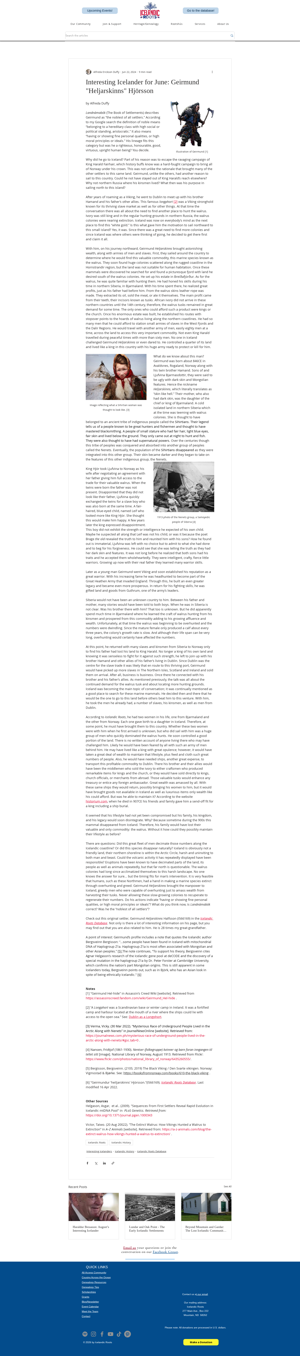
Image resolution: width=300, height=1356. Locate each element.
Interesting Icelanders (99, 1151)
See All (228, 1186)
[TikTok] (119, 1334)
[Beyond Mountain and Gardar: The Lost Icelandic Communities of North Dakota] (206, 1207)
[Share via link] (113, 1163)
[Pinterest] (127, 1334)
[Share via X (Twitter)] (96, 1163)
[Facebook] (102, 1334)
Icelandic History (121, 1142)
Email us (129, 1248)
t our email (202, 1294)
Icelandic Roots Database (151, 1151)
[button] (146, 23)
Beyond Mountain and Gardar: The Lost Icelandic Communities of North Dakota (206, 1228)
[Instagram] (93, 1334)
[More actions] (212, 72)
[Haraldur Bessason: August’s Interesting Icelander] (94, 1207)
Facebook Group (165, 1252)
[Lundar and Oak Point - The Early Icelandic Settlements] (150, 1207)
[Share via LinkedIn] (104, 1163)
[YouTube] (110, 1334)
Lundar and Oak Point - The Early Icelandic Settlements (147, 1228)
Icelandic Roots (97, 1142)
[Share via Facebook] (87, 1163)
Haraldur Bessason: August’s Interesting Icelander (91, 1228)
